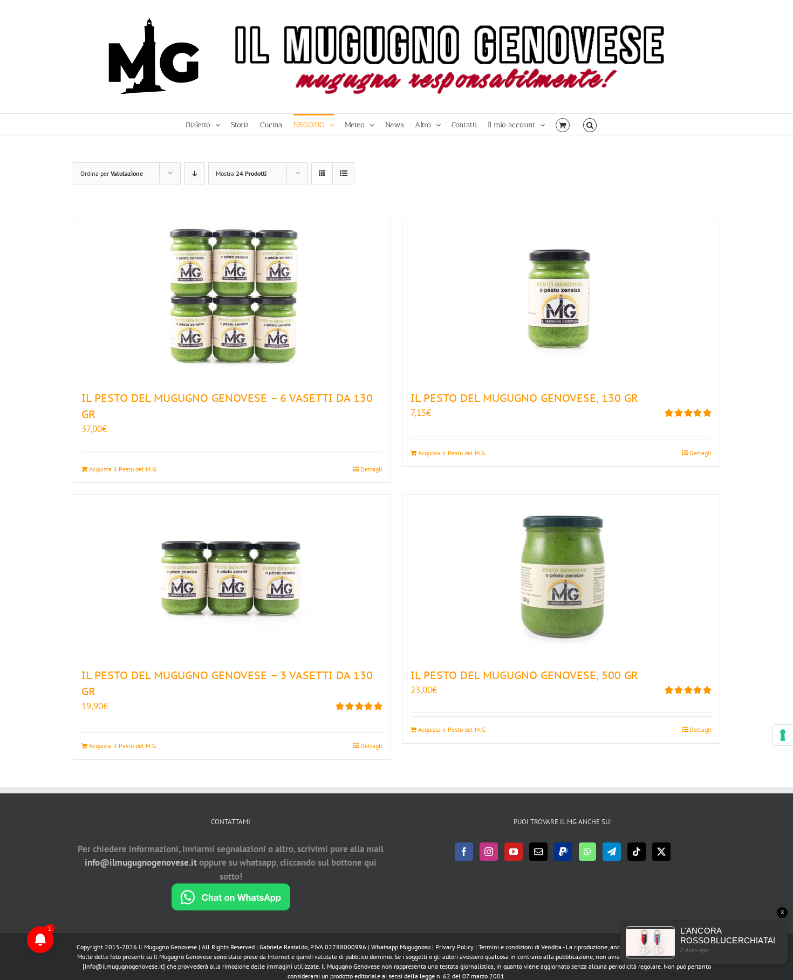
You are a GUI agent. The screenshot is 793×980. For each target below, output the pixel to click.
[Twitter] (661, 851)
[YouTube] (513, 851)
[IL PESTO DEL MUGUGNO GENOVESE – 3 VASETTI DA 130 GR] (232, 575)
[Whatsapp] (587, 851)
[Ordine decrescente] (194, 173)
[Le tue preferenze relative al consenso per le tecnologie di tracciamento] (783, 735)
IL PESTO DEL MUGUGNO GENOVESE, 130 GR (524, 398)
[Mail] (538, 851)
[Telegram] (612, 851)
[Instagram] (489, 851)
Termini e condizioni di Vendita (520, 947)
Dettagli (371, 469)
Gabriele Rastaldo (283, 947)
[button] (590, 124)
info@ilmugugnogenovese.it (141, 862)
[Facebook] (464, 851)
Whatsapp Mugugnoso (401, 947)
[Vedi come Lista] (343, 173)
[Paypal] (563, 851)
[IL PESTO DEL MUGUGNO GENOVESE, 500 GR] (561, 575)
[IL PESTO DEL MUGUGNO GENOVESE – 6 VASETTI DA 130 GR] (232, 298)
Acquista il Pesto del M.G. (123, 469)
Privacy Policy (454, 947)
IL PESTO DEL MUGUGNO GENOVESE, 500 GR (524, 675)
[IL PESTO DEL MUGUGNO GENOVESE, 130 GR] (561, 298)
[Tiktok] (636, 851)
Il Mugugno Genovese (168, 947)
